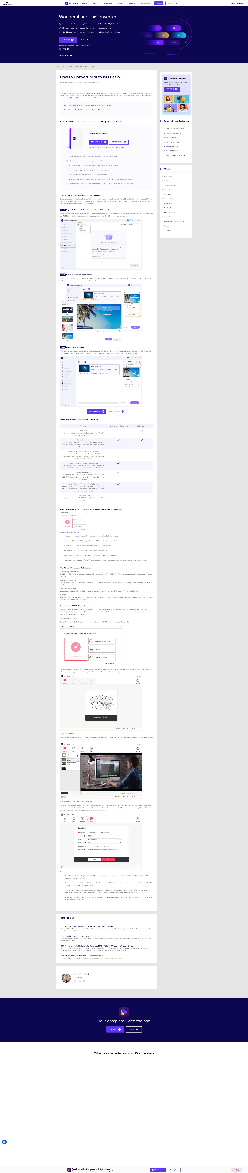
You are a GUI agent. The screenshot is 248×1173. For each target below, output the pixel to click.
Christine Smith (67, 82)
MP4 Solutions (67, 67)
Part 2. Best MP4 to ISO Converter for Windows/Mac (82, 110)
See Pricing (133, 1029)
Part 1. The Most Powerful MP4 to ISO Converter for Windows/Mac (87, 105)
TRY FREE (66, 39)
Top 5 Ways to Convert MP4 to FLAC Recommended (82, 956)
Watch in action (64, 55)
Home (57, 67)
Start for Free (158, 1170)
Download (159, 3)
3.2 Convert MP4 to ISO (171, 146)
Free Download (97, 142)
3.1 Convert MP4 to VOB (171, 142)
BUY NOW (85, 39)
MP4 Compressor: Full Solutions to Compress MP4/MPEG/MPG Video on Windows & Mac (97, 946)
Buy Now (175, 1170)
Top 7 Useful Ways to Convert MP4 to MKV (78, 936)
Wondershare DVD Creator (69, 532)
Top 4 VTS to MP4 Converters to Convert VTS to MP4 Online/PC (87, 926)
